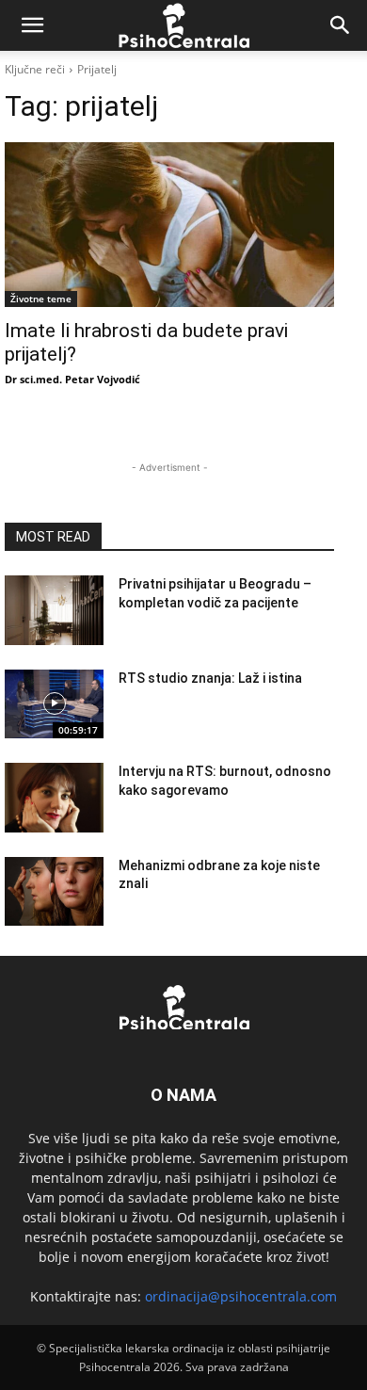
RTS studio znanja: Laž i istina (210, 678)
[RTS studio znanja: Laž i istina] (54, 704)
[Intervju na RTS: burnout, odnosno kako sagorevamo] (54, 797)
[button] (32, 25)
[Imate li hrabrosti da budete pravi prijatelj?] (169, 224)
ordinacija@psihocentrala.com (241, 1296)
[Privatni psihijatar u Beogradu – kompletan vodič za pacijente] (54, 610)
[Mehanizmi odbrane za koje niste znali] (54, 892)
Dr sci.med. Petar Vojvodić (72, 379)
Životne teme (41, 298)
